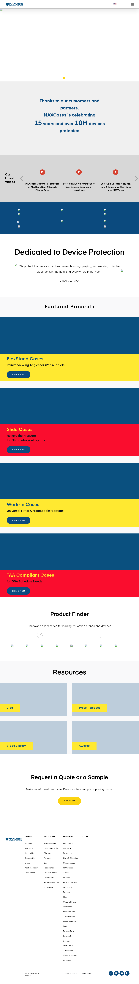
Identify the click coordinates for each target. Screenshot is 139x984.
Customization (69, 863)
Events (27, 863)
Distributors (49, 878)
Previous (22, 179)
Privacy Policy (69, 931)
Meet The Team (31, 868)
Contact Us (29, 858)
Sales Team (29, 873)
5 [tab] (75, 78)
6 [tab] (79, 78)
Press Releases (70, 921)
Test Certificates (70, 956)
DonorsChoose (50, 873)
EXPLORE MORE (18, 375)
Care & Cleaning (70, 858)
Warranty (67, 960)
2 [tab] (63, 78)
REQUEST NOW (69, 801)
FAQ (65, 926)
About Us (28, 844)
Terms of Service (71, 974)
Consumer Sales (51, 848)
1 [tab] (60, 78)
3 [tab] (67, 78)
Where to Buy (50, 844)
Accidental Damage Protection (67, 848)
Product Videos (70, 882)
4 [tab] (71, 78)
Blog (65, 897)
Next (135, 179)
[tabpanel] (69, 44)
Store (85, 836)
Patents (66, 878)
